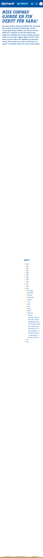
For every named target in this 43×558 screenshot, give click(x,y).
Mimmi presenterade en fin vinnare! (34, 337)
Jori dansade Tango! (34, 324)
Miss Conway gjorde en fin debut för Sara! (34, 326)
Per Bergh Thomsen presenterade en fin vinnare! (34, 333)
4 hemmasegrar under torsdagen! (34, 335)
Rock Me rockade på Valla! (34, 320)
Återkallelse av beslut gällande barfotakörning (34, 328)
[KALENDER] (32, 3)
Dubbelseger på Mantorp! (34, 322)
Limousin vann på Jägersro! (34, 317)
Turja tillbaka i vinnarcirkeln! (34, 331)
